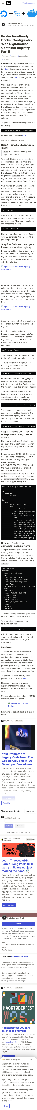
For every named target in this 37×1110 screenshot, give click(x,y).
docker (13, 56)
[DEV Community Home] (8, 3)
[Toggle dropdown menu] (34, 720)
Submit (9, 826)
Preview (20, 826)
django (5, 56)
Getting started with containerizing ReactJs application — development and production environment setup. (17, 977)
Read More (7, 803)
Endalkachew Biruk (14, 24)
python (5, 59)
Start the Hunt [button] (8, 905)
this (15, 77)
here (7, 69)
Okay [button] (6, 1106)
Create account (28, 3)
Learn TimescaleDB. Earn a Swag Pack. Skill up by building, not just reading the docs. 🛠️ (17, 866)
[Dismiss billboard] (33, 1059)
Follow (18, 924)
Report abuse (25, 832)
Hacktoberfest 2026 (12, 1042)
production (23, 56)
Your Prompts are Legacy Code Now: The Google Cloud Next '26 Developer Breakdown (17, 759)
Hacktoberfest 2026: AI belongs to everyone (16, 1029)
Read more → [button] (8, 1057)
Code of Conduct (12, 832)
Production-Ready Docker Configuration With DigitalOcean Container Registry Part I (18, 964)
